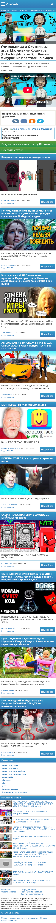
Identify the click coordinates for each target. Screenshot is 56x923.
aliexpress (6, 780)
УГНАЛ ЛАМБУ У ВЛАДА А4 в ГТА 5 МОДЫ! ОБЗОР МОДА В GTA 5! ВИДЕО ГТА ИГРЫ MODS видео (27, 345)
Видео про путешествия (14, 774)
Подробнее (47, 201)
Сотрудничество (28, 890)
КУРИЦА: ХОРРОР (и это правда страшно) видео (27, 460)
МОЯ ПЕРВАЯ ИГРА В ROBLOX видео (23, 404)
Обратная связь (8, 892)
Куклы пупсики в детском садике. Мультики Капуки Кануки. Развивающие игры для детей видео (27, 641)
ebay (4, 783)
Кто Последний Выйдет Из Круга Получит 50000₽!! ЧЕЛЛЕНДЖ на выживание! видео (22, 703)
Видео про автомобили (14, 771)
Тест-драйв (7, 777)
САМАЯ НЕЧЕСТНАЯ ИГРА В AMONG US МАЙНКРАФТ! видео (25, 516)
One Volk (12, 4)
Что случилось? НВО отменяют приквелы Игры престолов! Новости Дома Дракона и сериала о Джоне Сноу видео (26, 279)
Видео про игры (7, 203)
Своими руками (10, 789)
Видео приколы (10, 765)
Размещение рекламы (31, 892)
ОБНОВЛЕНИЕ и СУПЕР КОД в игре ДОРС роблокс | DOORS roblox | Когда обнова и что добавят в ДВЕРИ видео (27, 576)
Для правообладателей (32, 894)
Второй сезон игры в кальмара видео (25, 157)
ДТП (4, 786)
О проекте (6, 890)
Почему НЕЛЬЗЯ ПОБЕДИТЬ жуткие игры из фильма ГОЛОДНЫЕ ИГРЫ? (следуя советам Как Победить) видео (27, 213)
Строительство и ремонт (14, 792)
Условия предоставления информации (19, 918)
